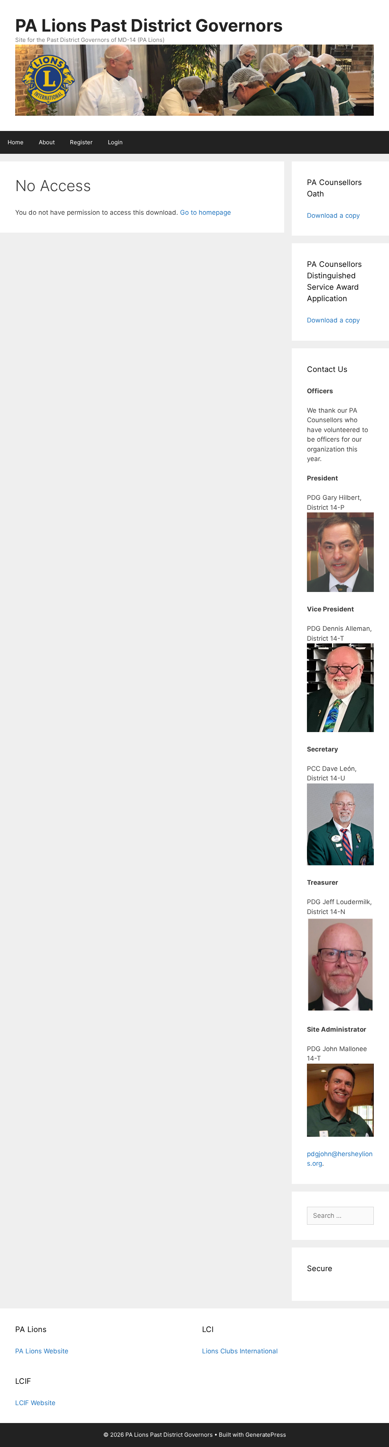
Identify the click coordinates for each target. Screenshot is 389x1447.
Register (81, 142)
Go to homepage (205, 212)
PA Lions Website (41, 1351)
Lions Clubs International (240, 1351)
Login (115, 142)
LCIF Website (35, 1403)
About (47, 142)
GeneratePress (265, 1434)
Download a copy (333, 215)
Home (16, 142)
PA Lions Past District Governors (149, 25)
